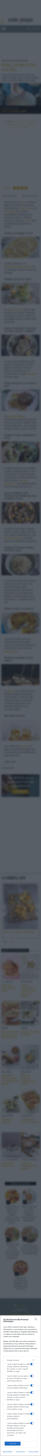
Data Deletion (8, 1452)
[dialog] (20, 1385)
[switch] (32, 1364)
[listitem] (20, 1360)
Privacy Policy (33, 1452)
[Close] (36, 1320)
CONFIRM (12, 1443)
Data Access (20, 1452)
